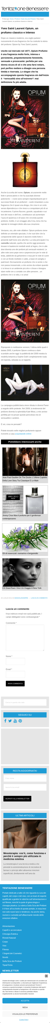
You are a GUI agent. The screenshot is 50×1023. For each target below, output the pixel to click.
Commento (11, 623)
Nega (25, 1007)
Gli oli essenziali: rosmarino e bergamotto (20, 553)
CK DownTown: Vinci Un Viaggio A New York (21, 588)
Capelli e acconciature (12, 930)
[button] (46, 976)
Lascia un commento (39, 598)
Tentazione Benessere (25, 9)
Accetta (25, 1001)
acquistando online (23, 434)
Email (9, 669)
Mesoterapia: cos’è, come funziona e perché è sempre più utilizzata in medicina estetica (24, 856)
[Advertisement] (21, 746)
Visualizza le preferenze (25, 1014)
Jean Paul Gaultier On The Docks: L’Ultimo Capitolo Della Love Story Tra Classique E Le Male (24, 479)
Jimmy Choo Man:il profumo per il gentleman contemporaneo (21, 517)
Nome (9, 656)
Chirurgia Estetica (10, 934)
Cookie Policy (23, 1020)
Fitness (5, 950)
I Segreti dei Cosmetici (12, 953)
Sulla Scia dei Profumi (12, 961)
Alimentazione (8, 926)
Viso (4, 946)
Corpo (5, 942)
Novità (5, 957)
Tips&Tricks (7, 965)
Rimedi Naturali (9, 938)
